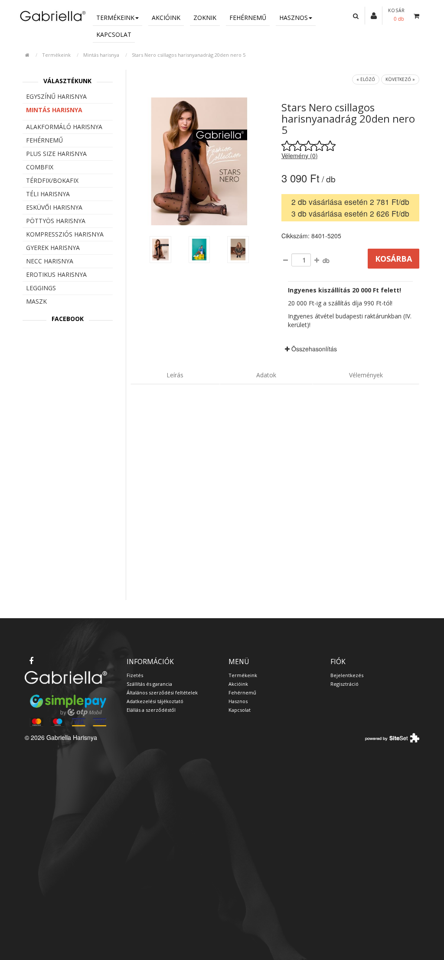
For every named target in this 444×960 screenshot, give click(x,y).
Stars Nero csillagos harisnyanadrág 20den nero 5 (188, 55)
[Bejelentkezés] (374, 15)
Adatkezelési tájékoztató (155, 701)
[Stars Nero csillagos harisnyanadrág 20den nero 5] (160, 249)
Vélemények (366, 375)
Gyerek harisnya (53, 247)
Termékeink (115, 17)
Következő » (400, 79)
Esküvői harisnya (54, 207)
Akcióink (166, 17)
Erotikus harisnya (56, 274)
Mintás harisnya (101, 55)
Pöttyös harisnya (55, 221)
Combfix (39, 167)
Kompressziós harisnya (65, 234)
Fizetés (135, 675)
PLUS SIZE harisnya (56, 153)
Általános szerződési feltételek (162, 692)
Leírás (174, 375)
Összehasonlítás (313, 348)
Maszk (36, 301)
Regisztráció (344, 684)
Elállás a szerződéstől (151, 710)
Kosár (396, 10)
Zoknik (204, 17)
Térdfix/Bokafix (52, 180)
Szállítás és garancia (149, 684)
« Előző (365, 79)
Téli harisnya (48, 194)
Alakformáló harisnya (64, 127)
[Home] (52, 16)
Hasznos (293, 17)
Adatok (266, 375)
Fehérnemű (247, 17)
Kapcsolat (113, 34)
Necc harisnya (49, 261)
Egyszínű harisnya (56, 96)
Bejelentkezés (346, 675)
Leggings (41, 288)
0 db (399, 18)
